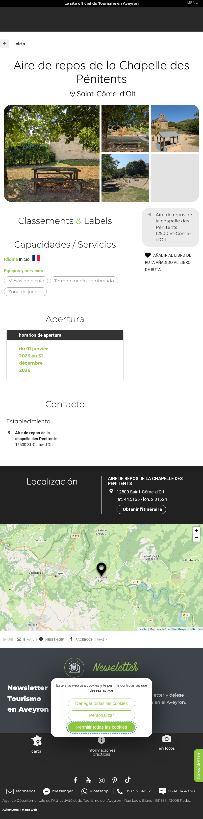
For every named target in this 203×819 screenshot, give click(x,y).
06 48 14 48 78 (181, 791)
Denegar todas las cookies (101, 703)
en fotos (167, 748)
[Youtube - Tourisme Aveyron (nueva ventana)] (88, 780)
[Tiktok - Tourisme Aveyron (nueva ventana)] (128, 780)
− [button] (196, 538)
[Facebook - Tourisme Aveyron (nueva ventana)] (75, 780)
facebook (84, 639)
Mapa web (29, 809)
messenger (54, 639)
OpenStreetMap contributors (183, 629)
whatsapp (99, 791)
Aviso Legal (11, 809)
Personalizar (101, 715)
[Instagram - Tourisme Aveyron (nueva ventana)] (102, 780)
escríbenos (25, 791)
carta (36, 751)
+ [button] (196, 530)
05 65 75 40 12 (138, 791)
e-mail (28, 639)
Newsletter (199, 765)
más (101, 639)
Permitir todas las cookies (101, 727)
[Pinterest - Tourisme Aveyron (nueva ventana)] (115, 780)
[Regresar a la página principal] (4, 43)
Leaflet (143, 629)
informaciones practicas (101, 752)
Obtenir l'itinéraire (142, 509)
